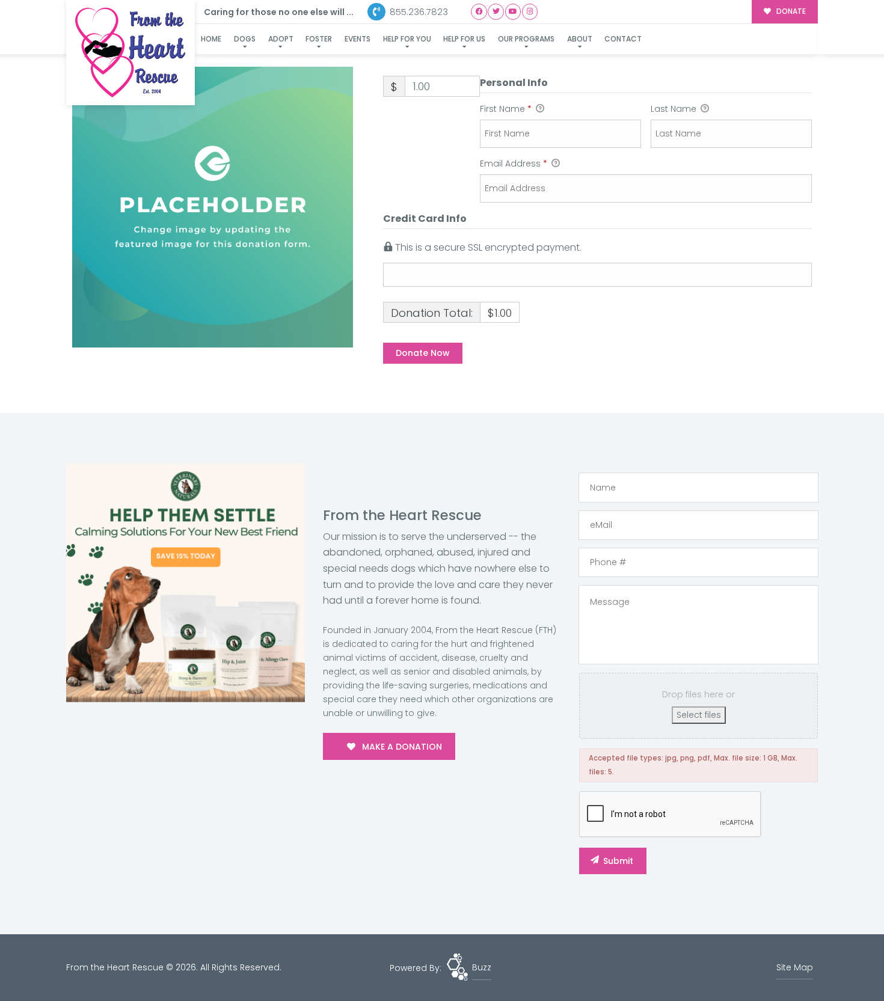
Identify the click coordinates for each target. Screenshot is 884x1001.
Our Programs (526, 39)
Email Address (513, 164)
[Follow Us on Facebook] (479, 12)
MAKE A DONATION (401, 747)
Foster (318, 39)
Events (357, 39)
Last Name (675, 109)
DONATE (790, 11)
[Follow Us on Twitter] (496, 12)
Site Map (794, 967)
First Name (506, 109)
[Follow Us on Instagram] (530, 12)
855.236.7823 (417, 11)
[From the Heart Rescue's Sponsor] (185, 583)
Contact (623, 39)
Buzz (481, 967)
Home (211, 39)
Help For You (407, 39)
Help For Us (464, 39)
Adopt (280, 39)
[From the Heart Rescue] (130, 52)
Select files (699, 715)
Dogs (245, 39)
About (579, 39)
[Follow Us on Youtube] (513, 12)
